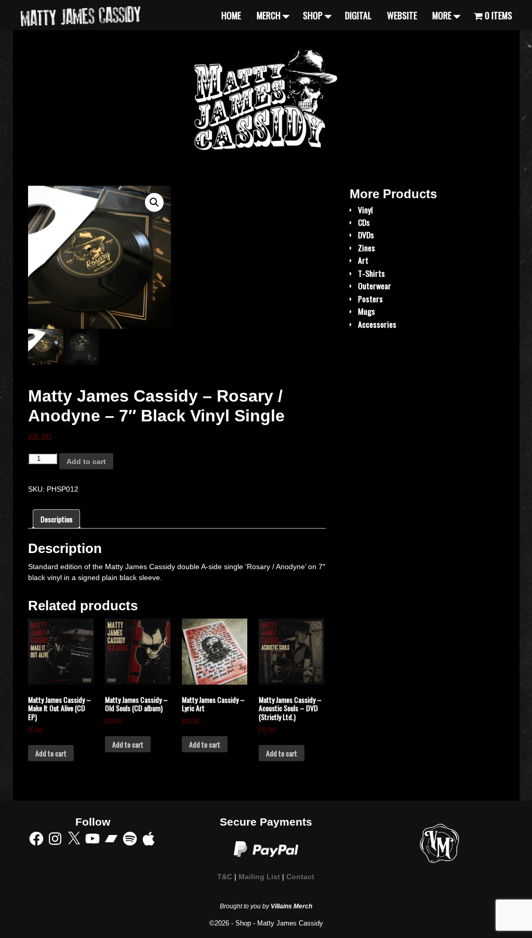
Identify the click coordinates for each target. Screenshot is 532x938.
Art (363, 260)
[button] (154, 202)
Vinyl (365, 209)
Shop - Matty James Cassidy (279, 923)
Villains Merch (291, 906)
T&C (224, 877)
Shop (313, 15)
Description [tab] (56, 518)
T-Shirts (371, 273)
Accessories (377, 324)
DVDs (366, 234)
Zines (366, 247)
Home (231, 15)
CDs (364, 222)
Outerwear (374, 285)
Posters (370, 298)
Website (402, 15)
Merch (269, 15)
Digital (358, 15)
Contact (300, 877)
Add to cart (86, 461)
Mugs (366, 311)
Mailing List (259, 877)
